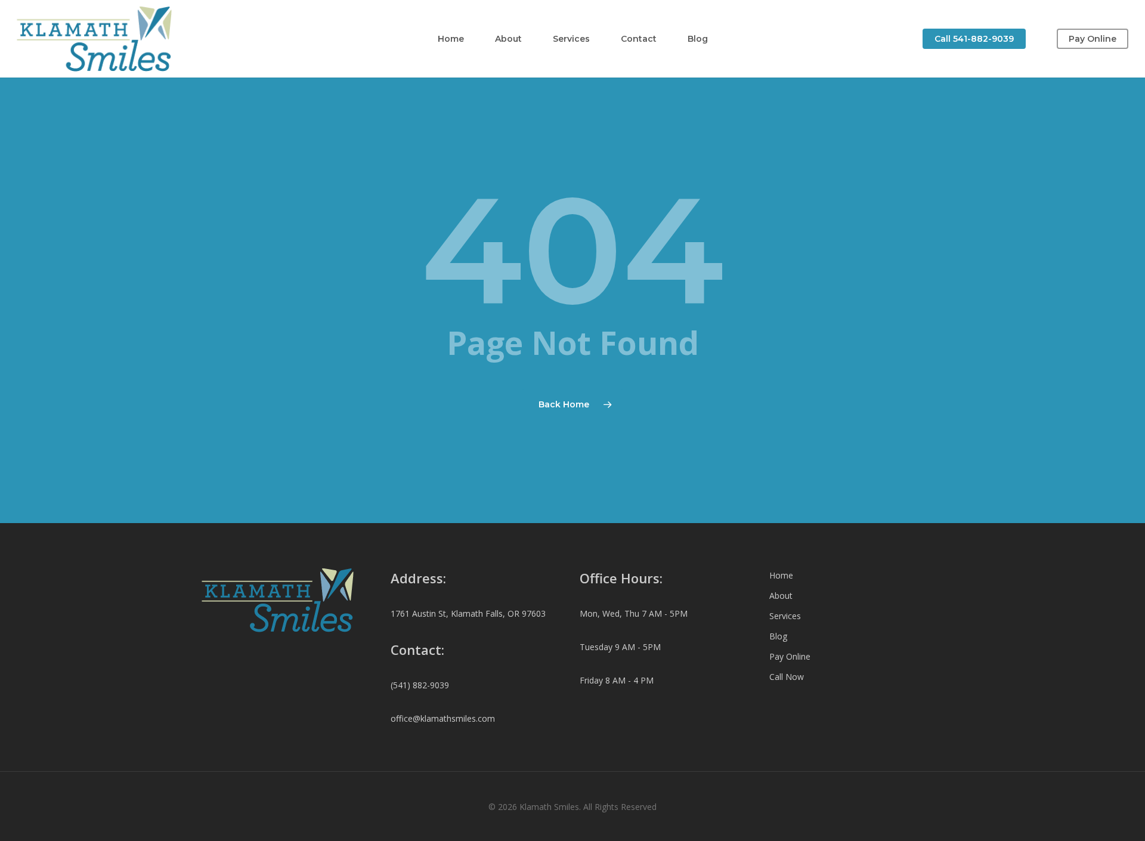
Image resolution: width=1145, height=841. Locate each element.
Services (785, 616)
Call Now (786, 676)
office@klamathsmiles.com (443, 718)
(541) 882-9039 (420, 685)
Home (781, 575)
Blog (778, 636)
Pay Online (789, 656)
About (781, 595)
